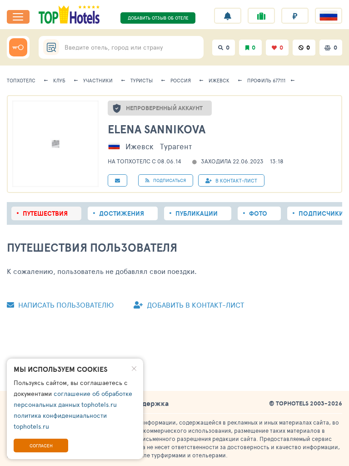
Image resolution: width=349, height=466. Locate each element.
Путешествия (45, 213)
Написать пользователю (65, 304)
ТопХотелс (21, 80)
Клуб (59, 80)
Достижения (121, 213)
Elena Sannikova (156, 129)
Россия (180, 80)
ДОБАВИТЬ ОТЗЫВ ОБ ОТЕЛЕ (158, 18)
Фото (258, 213)
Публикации (196, 213)
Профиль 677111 (266, 80)
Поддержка (149, 403)
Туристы (141, 80)
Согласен (41, 445)
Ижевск (219, 80)
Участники (98, 80)
